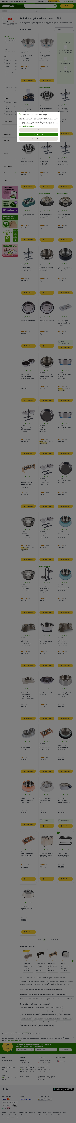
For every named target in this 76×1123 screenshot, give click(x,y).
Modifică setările (39, 130)
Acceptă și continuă (38, 134)
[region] (38, 127)
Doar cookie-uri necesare (38, 139)
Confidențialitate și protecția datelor (27, 126)
